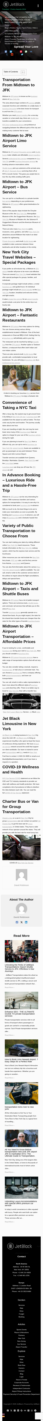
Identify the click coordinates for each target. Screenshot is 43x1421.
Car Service (21, 1344)
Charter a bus (7, 818)
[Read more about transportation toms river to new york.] (21, 1093)
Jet (31, 712)
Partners (21, 1335)
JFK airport (15, 96)
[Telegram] (35, 1410)
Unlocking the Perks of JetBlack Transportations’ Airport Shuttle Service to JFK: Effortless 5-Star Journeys (19, 968)
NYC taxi (14, 560)
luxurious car (7, 287)
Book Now (21, 1365)
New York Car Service (25, 863)
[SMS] (17, 54)
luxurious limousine (9, 109)
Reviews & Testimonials (21, 1385)
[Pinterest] (21, 51)
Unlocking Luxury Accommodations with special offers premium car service (21, 1203)
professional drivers (17, 125)
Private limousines (9, 241)
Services (21, 1305)
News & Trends (21, 1380)
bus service (6, 201)
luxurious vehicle (34, 435)
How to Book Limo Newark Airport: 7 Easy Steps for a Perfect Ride (21, 1060)
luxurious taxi (7, 670)
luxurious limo (24, 654)
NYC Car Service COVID (11, 778)
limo (28, 393)
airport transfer (26, 290)
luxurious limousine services (25, 161)
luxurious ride (31, 360)
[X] (11, 1410)
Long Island (9, 463)
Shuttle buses (7, 168)
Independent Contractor (21, 1388)
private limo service (15, 299)
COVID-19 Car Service (13, 793)
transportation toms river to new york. (19, 1108)
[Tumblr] (7, 54)
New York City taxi (18, 417)
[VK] (31, 51)
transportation (11, 752)
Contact (21, 1371)
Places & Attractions (21, 1332)
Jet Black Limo (7, 735)
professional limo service (17, 159)
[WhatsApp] (26, 51)
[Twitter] (22, 54)
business (34, 96)
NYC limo (5, 125)
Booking (21, 1317)
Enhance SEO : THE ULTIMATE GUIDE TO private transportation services (20, 1014)
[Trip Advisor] (25, 1410)
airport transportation (13, 675)
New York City (14, 99)
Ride (21, 1308)
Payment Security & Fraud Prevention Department (21, 1394)
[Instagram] (15, 1410)
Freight (21, 1314)
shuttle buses (28, 241)
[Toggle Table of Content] (21, 72)
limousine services (26, 657)
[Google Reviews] (22, 1410)
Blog (21, 1374)
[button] (3, 1414)
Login (21, 1377)
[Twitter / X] (16, 51)
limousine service (25, 152)
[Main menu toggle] (38, 5)
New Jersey (21, 1341)
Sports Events (22, 1330)
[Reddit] (12, 54)
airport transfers (22, 115)
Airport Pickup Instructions (21, 1391)
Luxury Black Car (16, 712)
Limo (38, 712)
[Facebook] (6, 51)
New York (28, 441)
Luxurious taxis (31, 417)
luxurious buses (14, 612)
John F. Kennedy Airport (13, 171)
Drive (21, 1311)
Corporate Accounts (21, 1382)
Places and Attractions (25, 39)
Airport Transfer (10, 39)
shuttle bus (34, 118)
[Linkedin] (11, 51)
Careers (21, 1368)
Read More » (9, 987)
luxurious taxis (25, 432)
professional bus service (11, 363)
